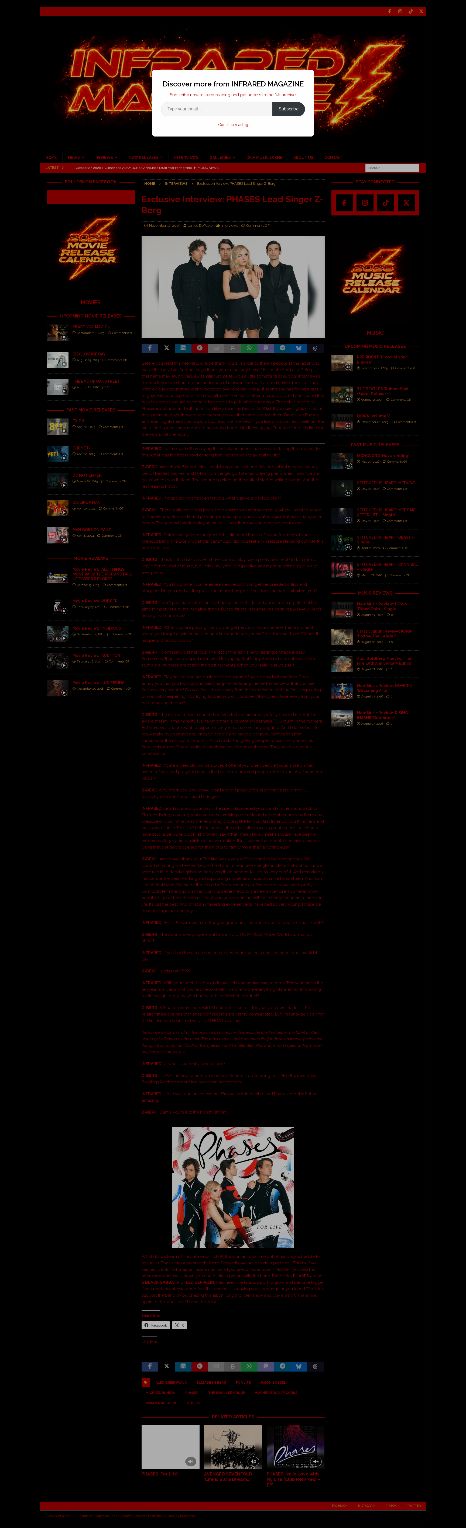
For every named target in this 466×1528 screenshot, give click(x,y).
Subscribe (289, 108)
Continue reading (233, 125)
